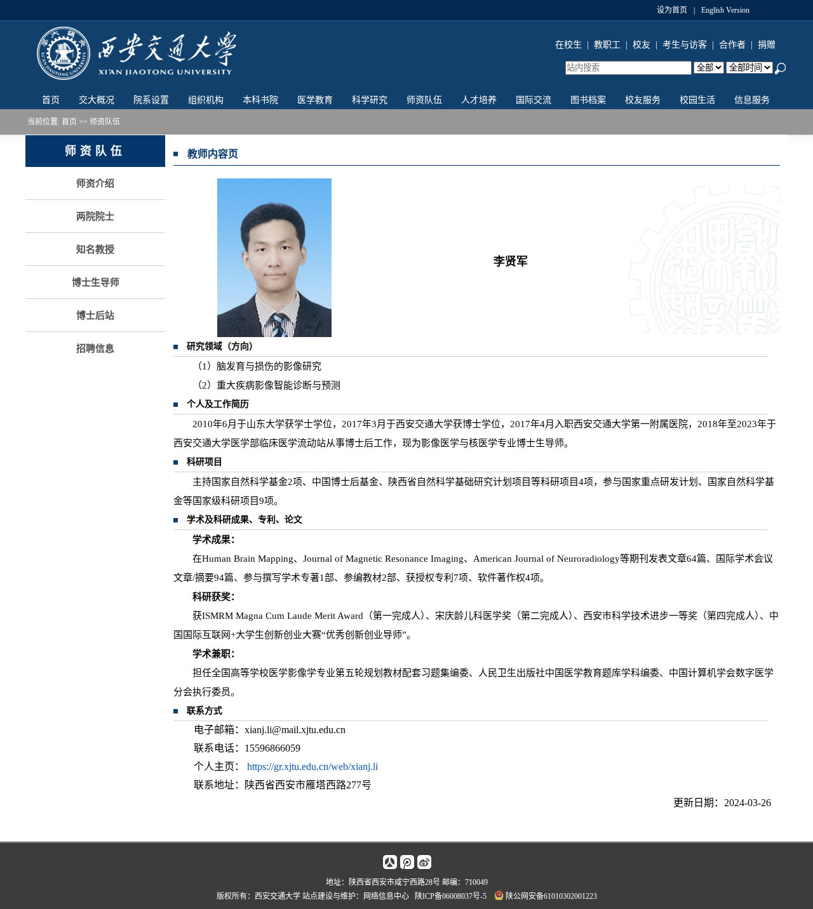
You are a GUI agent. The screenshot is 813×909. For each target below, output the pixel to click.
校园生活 (697, 100)
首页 (51, 100)
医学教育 (315, 100)
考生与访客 (684, 45)
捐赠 (767, 45)
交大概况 (96, 100)
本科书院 (260, 100)
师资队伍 (424, 100)
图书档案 (588, 100)
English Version (725, 10)
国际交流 (533, 100)
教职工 (607, 45)
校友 (641, 45)
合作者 (732, 45)
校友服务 (643, 100)
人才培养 (479, 100)
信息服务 (752, 100)
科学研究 (369, 100)
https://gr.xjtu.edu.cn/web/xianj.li (312, 766)
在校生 (568, 45)
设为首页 (672, 10)
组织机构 (206, 100)
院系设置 (151, 100)
